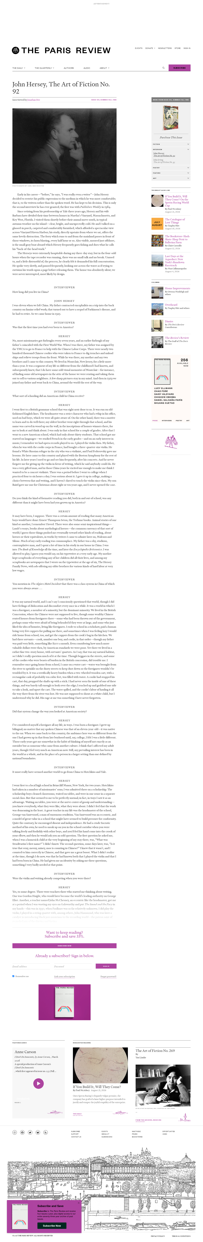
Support (75, 1134)
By (137, 1054)
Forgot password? (109, 976)
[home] (61, 51)
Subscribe (179, 67)
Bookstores (137, 1136)
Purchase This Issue (171, 137)
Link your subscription (64, 976)
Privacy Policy (158, 1236)
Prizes (135, 1134)
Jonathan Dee (33, 99)
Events (139, 48)
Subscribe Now (52, 1225)
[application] (39, 1097)
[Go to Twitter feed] (30, 1132)
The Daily (17, 67)
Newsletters (165, 48)
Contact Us (76, 1136)
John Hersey (29, 84)
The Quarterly (43, 67)
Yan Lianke (141, 1057)
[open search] (163, 67)
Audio (87, 67)
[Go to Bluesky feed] (38, 1132)
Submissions (107, 1136)
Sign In (187, 48)
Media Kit (105, 1134)
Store (178, 48)
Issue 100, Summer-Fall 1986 (104, 100)
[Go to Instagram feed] (14, 1132)
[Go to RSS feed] (45, 1132)
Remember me (22, 976)
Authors (69, 67)
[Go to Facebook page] (22, 1132)
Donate (149, 48)
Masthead (136, 1131)
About (104, 67)
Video (164, 1134)
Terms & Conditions (181, 1236)
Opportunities (168, 1131)
